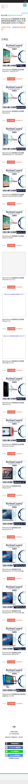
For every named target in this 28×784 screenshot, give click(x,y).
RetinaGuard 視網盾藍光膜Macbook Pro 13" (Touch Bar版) (13, 570)
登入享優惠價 (11, 78)
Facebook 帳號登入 (15, 747)
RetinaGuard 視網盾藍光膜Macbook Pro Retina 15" (11, 653)
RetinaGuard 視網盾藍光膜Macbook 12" (11, 487)
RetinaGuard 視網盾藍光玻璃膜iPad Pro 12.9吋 (13, 237)
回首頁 (15, 27)
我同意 (11, 758)
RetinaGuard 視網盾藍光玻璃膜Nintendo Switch (13, 445)
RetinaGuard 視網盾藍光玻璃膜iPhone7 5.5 (13, 320)
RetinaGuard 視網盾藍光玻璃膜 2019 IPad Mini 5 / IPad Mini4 (13, 154)
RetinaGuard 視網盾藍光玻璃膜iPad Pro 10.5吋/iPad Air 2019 (13, 195)
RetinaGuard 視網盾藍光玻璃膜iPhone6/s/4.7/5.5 (13, 278)
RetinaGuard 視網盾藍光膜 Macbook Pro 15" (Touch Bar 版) (13, 612)
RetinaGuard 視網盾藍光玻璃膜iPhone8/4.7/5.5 (13, 362)
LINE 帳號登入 (15, 751)
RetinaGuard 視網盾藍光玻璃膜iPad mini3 (13, 112)
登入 (26, 1)
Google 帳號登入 (15, 755)
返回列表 (24, 13)
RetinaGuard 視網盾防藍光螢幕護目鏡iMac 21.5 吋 (14, 695)
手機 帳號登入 (15, 743)
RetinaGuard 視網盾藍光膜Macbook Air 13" (11, 528)
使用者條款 (16, 758)
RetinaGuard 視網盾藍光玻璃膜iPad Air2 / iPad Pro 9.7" (13, 70)
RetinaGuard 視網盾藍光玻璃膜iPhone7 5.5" (13, 403)
